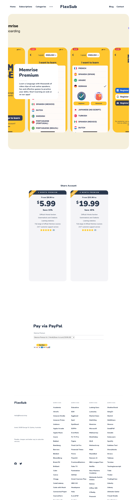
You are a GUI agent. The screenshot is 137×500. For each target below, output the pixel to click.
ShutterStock (112, 407)
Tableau (110, 458)
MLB (91, 441)
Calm (55, 471)
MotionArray (94, 445)
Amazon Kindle (59, 416)
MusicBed (93, 454)
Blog (111, 6)
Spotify (110, 441)
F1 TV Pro (75, 437)
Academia (57, 407)
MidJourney (93, 433)
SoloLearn (111, 437)
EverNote (75, 433)
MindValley (93, 437)
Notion (92, 484)
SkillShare (111, 420)
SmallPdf (111, 428)
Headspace (75, 487)
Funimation (75, 471)
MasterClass (94, 416)
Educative (75, 407)
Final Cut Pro (76, 445)
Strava (110, 454)
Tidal (109, 471)
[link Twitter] (22, 464)
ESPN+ (74, 428)
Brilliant (56, 466)
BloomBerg (57, 458)
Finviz (73, 454)
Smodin (110, 433)
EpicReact (75, 424)
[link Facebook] (16, 464)
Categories (41, 6)
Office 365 (93, 488)
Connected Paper (60, 492)
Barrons (56, 449)
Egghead (74, 416)
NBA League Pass (96, 462)
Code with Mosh (59, 487)
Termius (110, 462)
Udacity (110, 483)
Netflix (92, 466)
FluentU (74, 458)
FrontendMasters (78, 462)
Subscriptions (25, 6)
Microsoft (93, 428)
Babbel (56, 441)
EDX (72, 412)
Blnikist (56, 454)
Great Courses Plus (78, 479)
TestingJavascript (114, 466)
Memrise (92, 424)
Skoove (110, 424)
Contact (120, 6)
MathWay (93, 420)
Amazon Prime (59, 420)
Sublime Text (112, 445)
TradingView (112, 479)
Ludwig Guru (94, 407)
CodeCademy (58, 483)
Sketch (110, 416)
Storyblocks (112, 449)
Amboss (56, 424)
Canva (55, 475)
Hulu (73, 492)
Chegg (55, 479)
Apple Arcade (58, 428)
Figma (73, 441)
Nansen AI (93, 458)
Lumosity (92, 412)
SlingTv (110, 412)
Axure (55, 437)
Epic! (73, 420)
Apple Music (58, 433)
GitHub (74, 475)
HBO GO (74, 483)
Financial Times (77, 449)
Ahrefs (56, 412)
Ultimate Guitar (113, 492)
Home (13, 6)
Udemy (110, 487)
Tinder (110, 475)
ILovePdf (74, 496)
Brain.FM (56, 462)
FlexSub (68, 7)
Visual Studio (112, 496)
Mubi (91, 449)
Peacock (92, 496)
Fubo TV (74, 466)
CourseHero (58, 496)
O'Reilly (92, 492)
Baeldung (57, 445)
